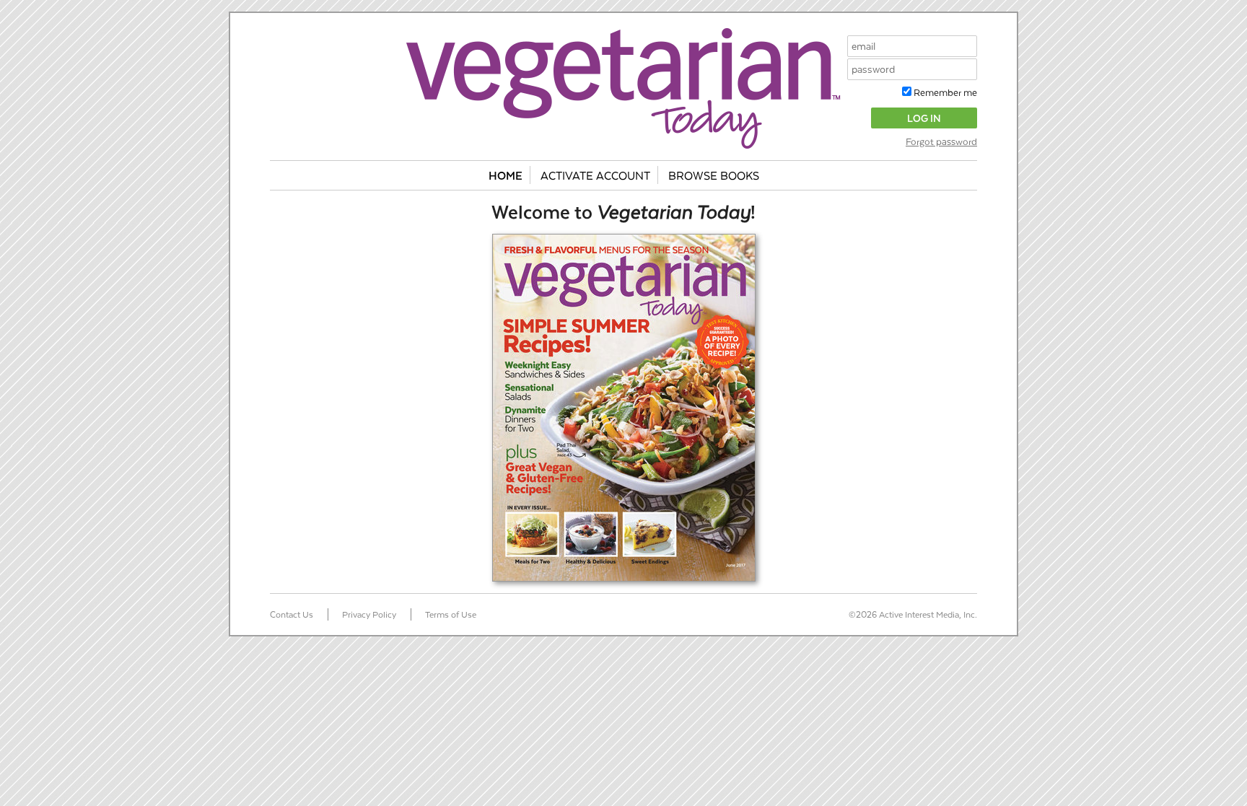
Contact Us (291, 614)
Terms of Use (450, 614)
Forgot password (941, 141)
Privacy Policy (369, 614)
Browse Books (713, 175)
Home (505, 175)
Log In (924, 118)
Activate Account (595, 175)
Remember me (944, 92)
